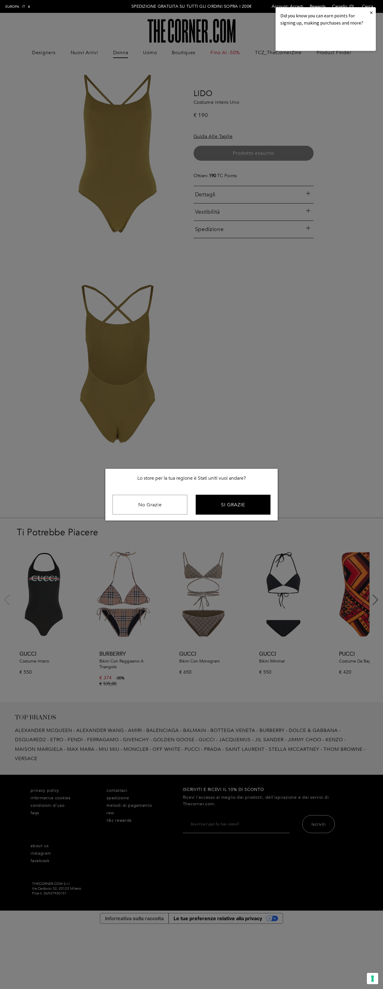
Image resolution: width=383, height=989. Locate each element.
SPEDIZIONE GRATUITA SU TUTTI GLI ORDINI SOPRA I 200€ (191, 6)
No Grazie (150, 504)
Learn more (301, 39)
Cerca (367, 6)
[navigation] (17, 6)
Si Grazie (233, 504)
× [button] (371, 12)
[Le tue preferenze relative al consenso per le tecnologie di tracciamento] (372, 978)
